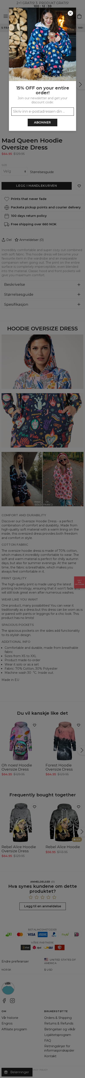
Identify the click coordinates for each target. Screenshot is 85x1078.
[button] (42, 539)
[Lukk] (70, 13)
